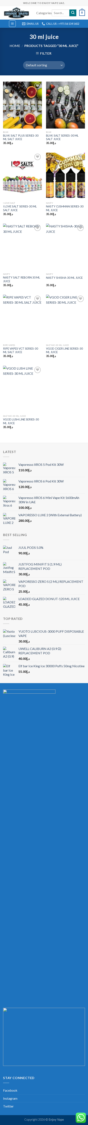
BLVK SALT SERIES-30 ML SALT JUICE (62, 137)
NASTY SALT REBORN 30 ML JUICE (21, 279)
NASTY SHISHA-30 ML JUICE (64, 277)
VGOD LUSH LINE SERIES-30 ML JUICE (21, 421)
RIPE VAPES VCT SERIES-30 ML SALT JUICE (20, 350)
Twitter (8, 1106)
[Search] (72, 12)
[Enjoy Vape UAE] (16, 13)
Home (15, 46)
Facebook (10, 1090)
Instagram (10, 1098)
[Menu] (12, 23)
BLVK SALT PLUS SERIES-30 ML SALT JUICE (20, 137)
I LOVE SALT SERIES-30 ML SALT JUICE (20, 208)
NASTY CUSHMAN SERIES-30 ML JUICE (64, 208)
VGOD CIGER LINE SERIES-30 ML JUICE (64, 350)
